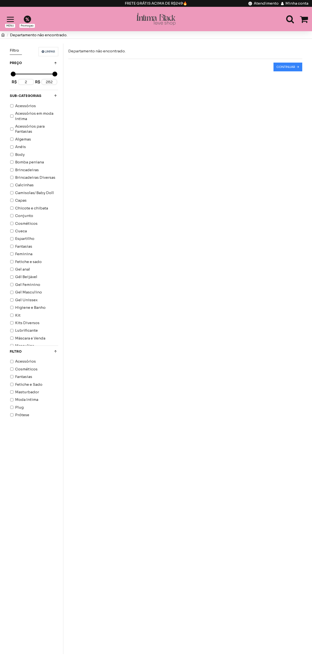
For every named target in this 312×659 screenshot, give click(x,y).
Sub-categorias (25, 96)
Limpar (50, 51)
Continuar (285, 67)
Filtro (16, 351)
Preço (16, 63)
